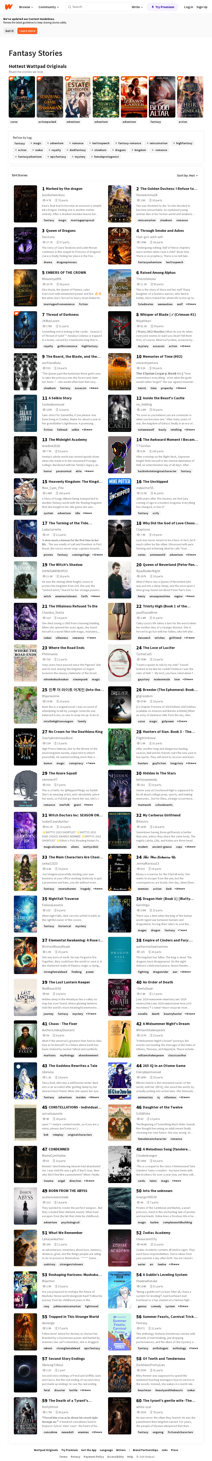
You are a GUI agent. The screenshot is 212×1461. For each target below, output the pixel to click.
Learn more (27, 31)
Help (130, 1457)
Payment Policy (94, 1457)
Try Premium (164, 7)
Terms (63, 1457)
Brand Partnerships (145, 1450)
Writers (121, 1450)
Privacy (75, 1457)
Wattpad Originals (46, 1450)
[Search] (70, 7)
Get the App (88, 1450)
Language (106, 1450)
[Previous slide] (14, 124)
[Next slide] (198, 124)
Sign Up (201, 7)
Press (174, 1450)
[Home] (9, 7)
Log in (188, 7)
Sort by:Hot (186, 175)
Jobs (164, 1450)
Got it (9, 31)
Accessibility (115, 1457)
